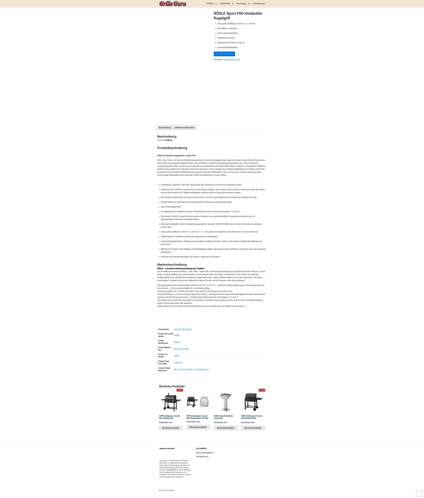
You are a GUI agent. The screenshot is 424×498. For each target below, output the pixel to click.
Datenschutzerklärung (204, 452)
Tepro (170, 422)
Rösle (238, 60)
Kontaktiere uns (259, 4)
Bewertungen (241, 4)
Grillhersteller (225, 4)
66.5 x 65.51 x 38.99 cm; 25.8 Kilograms (191, 369)
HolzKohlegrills (229, 60)
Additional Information (184, 127)
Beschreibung (165, 127)
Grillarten (209, 4)
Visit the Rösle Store (182, 329)
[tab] (165, 127)
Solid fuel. (178, 362)
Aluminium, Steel (181, 349)
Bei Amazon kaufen (224, 54)
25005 (176, 335)
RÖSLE (177, 342)
